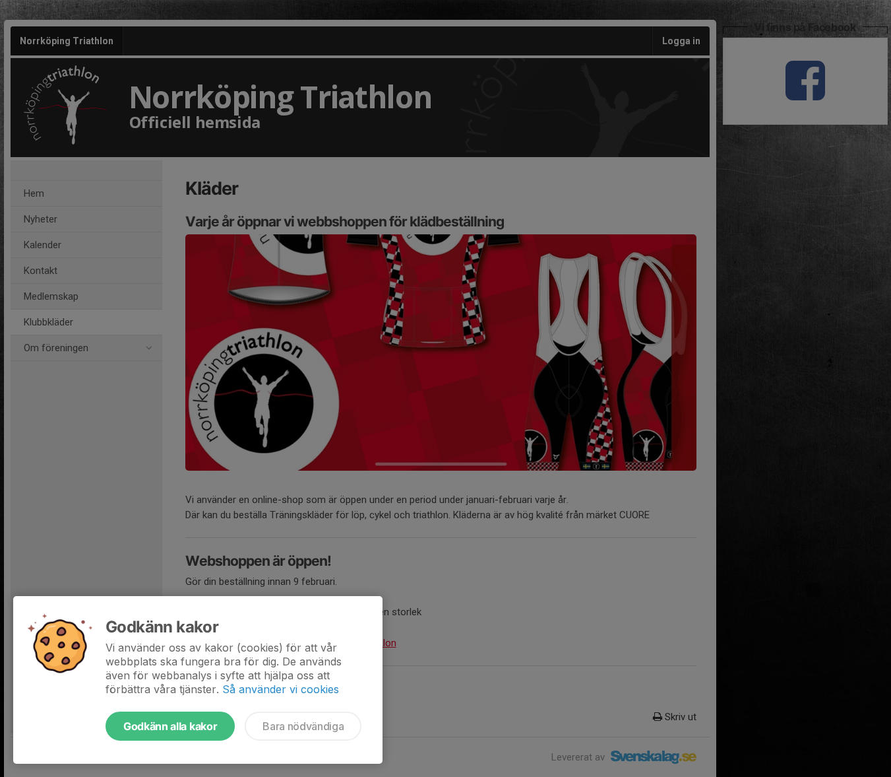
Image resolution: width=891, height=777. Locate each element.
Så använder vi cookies (280, 689)
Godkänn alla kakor (170, 726)
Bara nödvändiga (303, 726)
